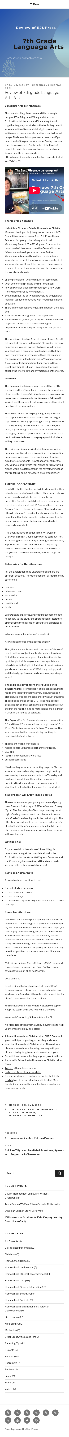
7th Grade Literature (24, 1109)
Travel (8, 1382)
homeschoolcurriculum (26, 1115)
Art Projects (11, 1241)
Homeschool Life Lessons (19, 1267)
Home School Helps (16, 1260)
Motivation (11, 1330)
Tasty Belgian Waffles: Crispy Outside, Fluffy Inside (32, 1204)
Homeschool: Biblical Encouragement (25, 1274)
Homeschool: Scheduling (18, 1293)
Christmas (10, 1254)
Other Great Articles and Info (20, 1336)
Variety (9, 1389)
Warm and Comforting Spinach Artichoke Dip (29, 1017)
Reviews (9, 1369)
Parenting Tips (13, 1343)
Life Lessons (12, 1317)
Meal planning (12, 1323)
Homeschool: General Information (23, 1287)
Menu (36, 4)
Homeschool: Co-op (16, 1280)
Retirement (11, 1363)
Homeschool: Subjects (25, 1105)
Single (8, 1376)
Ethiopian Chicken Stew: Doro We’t (24, 1210)
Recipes (9, 1356)
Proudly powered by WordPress (21, 1429)
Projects (9, 1350)
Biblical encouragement (18, 1247)
